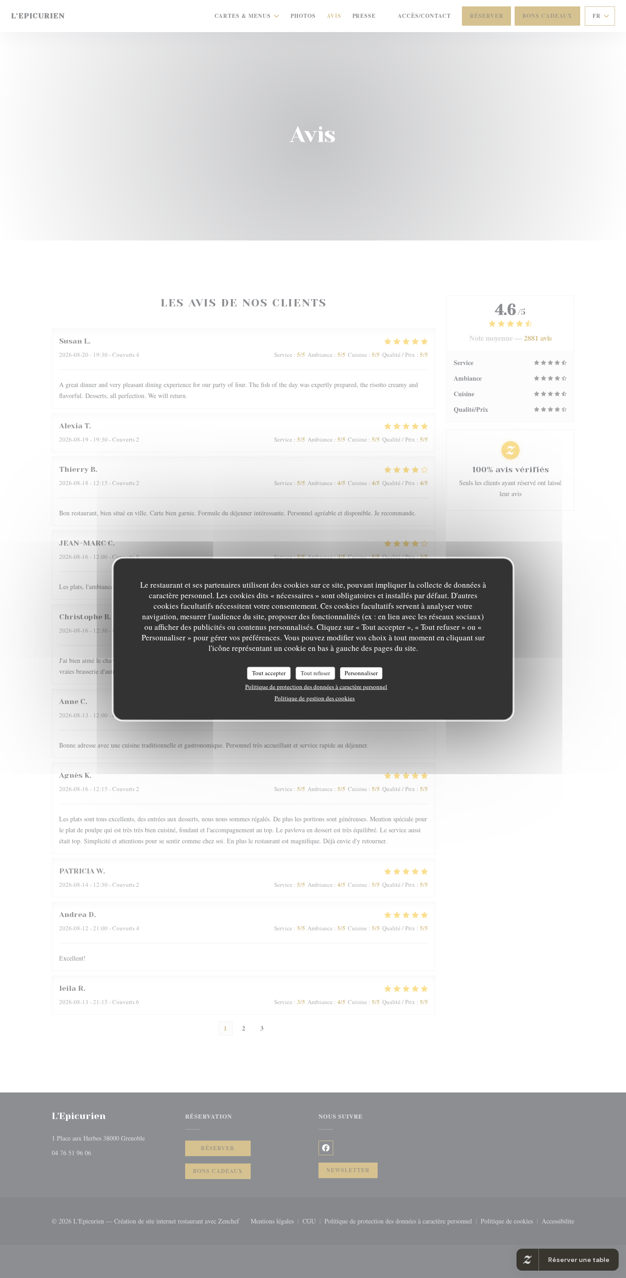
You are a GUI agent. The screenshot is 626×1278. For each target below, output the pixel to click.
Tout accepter (269, 673)
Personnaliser (361, 673)
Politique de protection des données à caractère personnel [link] (316, 686)
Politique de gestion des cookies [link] (315, 698)
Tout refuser (315, 673)
